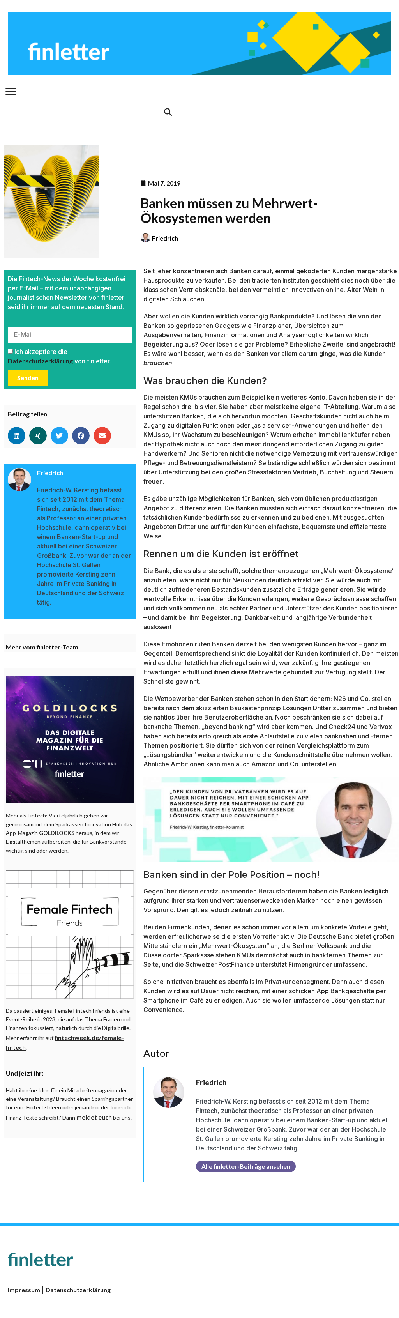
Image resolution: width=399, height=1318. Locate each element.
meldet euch (94, 1117)
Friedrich (165, 238)
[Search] (168, 112)
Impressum (24, 1289)
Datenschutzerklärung (40, 360)
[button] (10, 92)
